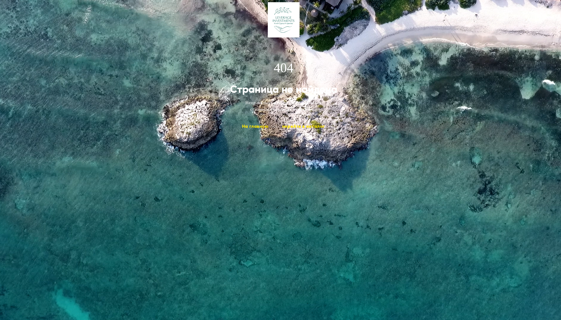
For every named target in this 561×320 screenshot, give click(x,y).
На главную (255, 126)
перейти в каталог (303, 126)
